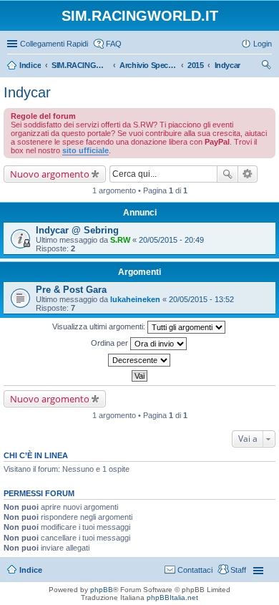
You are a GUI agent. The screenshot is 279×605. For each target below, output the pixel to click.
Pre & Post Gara (71, 289)
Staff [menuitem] (238, 570)
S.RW (120, 240)
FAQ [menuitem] (114, 43)
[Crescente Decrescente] (139, 360)
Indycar (27, 92)
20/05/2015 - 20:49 (171, 240)
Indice (30, 570)
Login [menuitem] (262, 43)
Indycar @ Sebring (77, 230)
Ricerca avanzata (248, 174)
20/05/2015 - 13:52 (201, 299)
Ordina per (110, 343)
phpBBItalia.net (172, 597)
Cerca (227, 174)
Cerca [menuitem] (266, 66)
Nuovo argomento (49, 174)
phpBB (101, 590)
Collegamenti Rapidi (54, 43)
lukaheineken (135, 299)
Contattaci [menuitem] (194, 570)
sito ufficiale (85, 150)
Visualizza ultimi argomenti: (99, 326)
